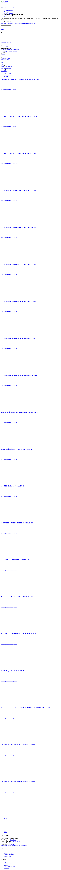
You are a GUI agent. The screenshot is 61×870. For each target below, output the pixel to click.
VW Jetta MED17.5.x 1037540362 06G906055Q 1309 (18, 190)
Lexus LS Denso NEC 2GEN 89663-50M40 (15, 560)
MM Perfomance (5, 59)
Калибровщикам (8, 863)
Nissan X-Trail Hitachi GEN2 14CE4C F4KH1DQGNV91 (19, 412)
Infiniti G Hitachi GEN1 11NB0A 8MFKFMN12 (16, 449)
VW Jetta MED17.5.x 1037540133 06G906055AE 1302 (19, 227)
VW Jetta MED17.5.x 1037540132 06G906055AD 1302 (19, 375)
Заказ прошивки (8, 10)
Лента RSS (4, 71)
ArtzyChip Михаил (6, 68)
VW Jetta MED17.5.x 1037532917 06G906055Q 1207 (18, 264)
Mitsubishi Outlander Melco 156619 (12, 486)
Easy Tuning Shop (16, 841)
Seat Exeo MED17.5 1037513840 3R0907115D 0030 (18, 781)
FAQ (5, 16)
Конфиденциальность (10, 866)
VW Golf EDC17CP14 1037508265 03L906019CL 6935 (19, 153)
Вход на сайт (7, 856)
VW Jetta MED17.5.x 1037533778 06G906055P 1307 (18, 338)
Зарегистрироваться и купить (9, 89)
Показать (3, 46)
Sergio (2, 63)
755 (5, 831)
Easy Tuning (12, 7)
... (4, 829)
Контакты (6, 868)
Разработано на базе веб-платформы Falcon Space (14, 845)
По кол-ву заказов (8, 75)
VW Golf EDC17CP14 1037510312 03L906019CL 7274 (19, 116)
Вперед (6, 832)
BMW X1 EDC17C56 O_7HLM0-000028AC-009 (17, 523)
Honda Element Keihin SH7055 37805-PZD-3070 (17, 597)
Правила (6, 865)
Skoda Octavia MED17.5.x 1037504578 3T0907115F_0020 (20, 79)
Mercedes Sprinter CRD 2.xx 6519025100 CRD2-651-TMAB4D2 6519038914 (26, 708)
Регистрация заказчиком (14, 23)
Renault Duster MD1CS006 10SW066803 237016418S (18, 634)
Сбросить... (9, 46)
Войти (5, 23)
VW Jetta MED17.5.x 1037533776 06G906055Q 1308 (18, 301)
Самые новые (7, 73)
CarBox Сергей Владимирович (9, 51)
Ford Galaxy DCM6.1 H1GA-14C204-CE (14, 671)
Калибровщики (8, 12)
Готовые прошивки (9, 854)
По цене (6, 76)
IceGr (2, 55)
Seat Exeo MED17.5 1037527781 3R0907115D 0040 (18, 745)
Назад (5, 818)
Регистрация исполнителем (28, 23)
